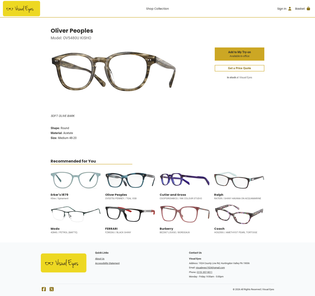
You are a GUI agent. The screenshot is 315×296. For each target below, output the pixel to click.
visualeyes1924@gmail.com (210, 267)
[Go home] (41, 8)
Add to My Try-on (239, 54)
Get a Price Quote (239, 68)
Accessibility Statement (107, 263)
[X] (52, 290)
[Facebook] (44, 290)
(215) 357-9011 (204, 272)
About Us (99, 258)
